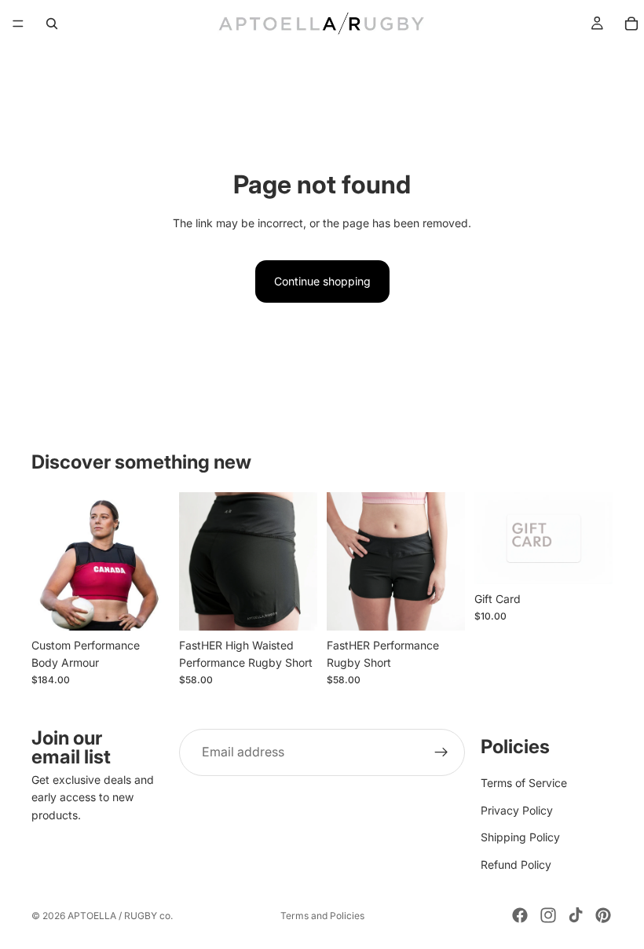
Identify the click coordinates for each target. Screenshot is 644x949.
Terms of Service (524, 783)
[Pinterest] (603, 915)
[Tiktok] (575, 915)
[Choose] (145, 606)
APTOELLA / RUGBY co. (120, 915)
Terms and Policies (322, 915)
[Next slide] (152, 561)
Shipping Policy (520, 837)
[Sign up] (441, 752)
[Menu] (18, 24)
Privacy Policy (517, 810)
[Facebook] (519, 915)
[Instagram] (548, 915)
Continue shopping (322, 281)
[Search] (52, 23)
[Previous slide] (48, 561)
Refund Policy (516, 864)
